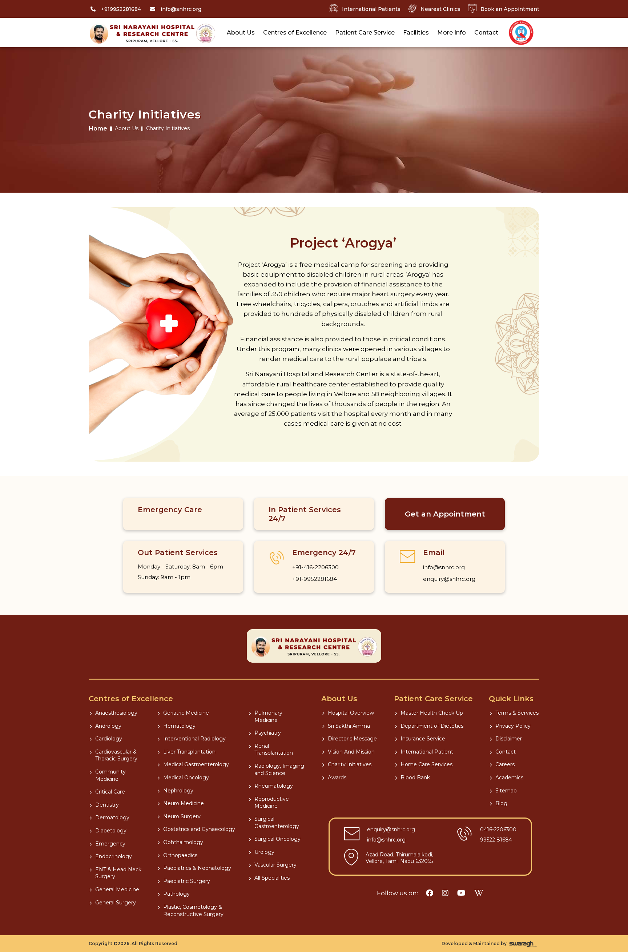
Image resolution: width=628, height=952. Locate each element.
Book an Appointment (509, 9)
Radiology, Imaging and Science (279, 769)
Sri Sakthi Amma (349, 726)
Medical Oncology (186, 777)
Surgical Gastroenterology (276, 823)
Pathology (176, 894)
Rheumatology (273, 786)
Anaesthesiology (116, 713)
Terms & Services (517, 713)
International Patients (371, 9)
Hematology (179, 726)
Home (98, 128)
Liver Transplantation (189, 751)
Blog (501, 803)
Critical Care (110, 791)
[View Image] (521, 32)
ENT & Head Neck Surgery (118, 873)
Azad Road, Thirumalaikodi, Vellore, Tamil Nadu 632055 (399, 857)
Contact (486, 32)
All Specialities (272, 878)
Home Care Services (426, 764)
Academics (509, 777)
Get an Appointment (445, 514)
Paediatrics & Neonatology (197, 868)
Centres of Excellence (295, 32)
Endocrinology (113, 856)
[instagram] (445, 893)
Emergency (110, 843)
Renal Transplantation (273, 749)
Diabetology (110, 830)
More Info (451, 32)
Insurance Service (422, 738)
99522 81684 (496, 839)
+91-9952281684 (314, 578)
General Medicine (117, 889)
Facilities (416, 32)
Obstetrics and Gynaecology (199, 829)
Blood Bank (415, 777)
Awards (337, 777)
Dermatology (112, 817)
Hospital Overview (351, 713)
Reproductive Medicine (271, 803)
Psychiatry (267, 733)
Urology (264, 852)
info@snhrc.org (444, 567)
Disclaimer (508, 738)
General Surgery (115, 902)
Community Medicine (110, 775)
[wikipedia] (479, 893)
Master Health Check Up (431, 713)
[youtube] (461, 893)
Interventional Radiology (194, 738)
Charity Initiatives (349, 764)
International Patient (426, 751)
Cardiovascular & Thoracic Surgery (116, 755)
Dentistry (107, 805)
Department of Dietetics (431, 726)
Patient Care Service (365, 32)
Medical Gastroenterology (196, 764)
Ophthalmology (183, 842)
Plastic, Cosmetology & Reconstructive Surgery (193, 910)
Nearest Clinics (440, 9)
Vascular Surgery (275, 864)
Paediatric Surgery (186, 881)
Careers (505, 764)
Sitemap (506, 790)
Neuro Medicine (183, 803)
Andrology (108, 726)
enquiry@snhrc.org (449, 578)
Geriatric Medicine (186, 713)
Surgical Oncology (277, 839)
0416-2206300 (498, 829)
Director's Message (352, 738)
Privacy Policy (513, 726)
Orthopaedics (180, 855)
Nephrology (178, 790)
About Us (241, 32)
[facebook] (429, 893)
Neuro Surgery (182, 816)
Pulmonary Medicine (268, 716)
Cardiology (108, 738)
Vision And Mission (351, 751)
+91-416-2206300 (315, 567)
